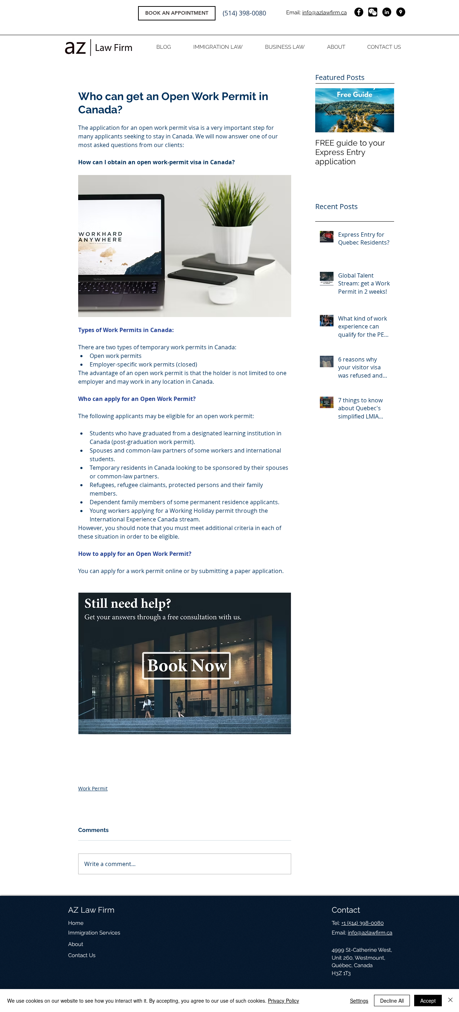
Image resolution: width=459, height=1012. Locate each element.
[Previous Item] (326, 110)
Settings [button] (359, 1000)
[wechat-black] (372, 12)
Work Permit (93, 788)
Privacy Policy (283, 1000)
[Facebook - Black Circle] (358, 12)
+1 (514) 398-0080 (362, 923)
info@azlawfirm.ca (324, 12)
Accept (428, 1000)
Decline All (392, 1000)
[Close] (450, 1000)
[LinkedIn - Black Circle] (386, 12)
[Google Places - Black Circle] (400, 12)
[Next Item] (382, 110)
